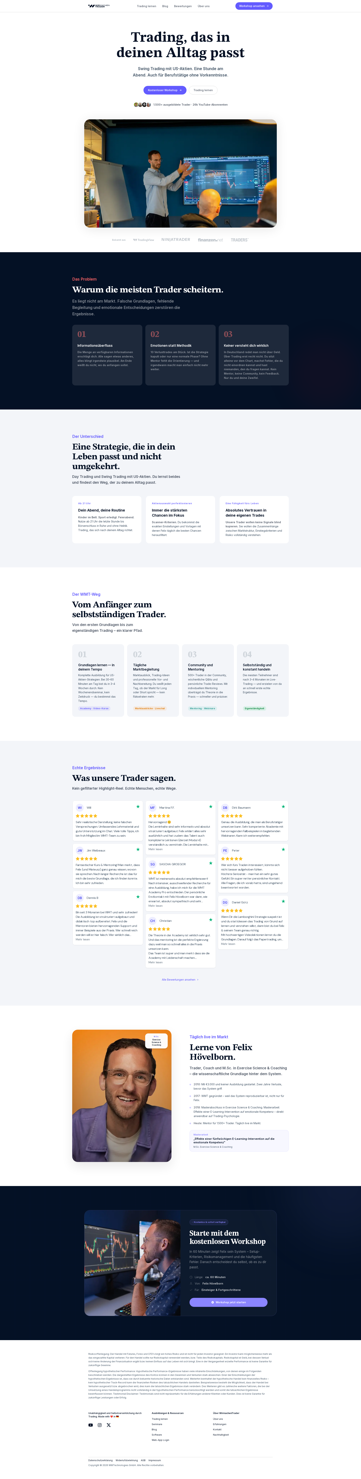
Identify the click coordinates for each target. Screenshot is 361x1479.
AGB (143, 1460)
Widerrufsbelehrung (127, 1460)
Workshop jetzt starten (231, 1302)
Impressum (155, 1460)
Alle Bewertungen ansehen (178, 979)
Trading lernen (146, 6)
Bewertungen (183, 6)
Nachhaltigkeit (221, 1434)
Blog (165, 6)
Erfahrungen (219, 1424)
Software (157, 1434)
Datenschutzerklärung (100, 1460)
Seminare (157, 1424)
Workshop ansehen (252, 6)
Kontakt (217, 1429)
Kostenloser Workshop (162, 90)
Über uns (204, 6)
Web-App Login (160, 1440)
